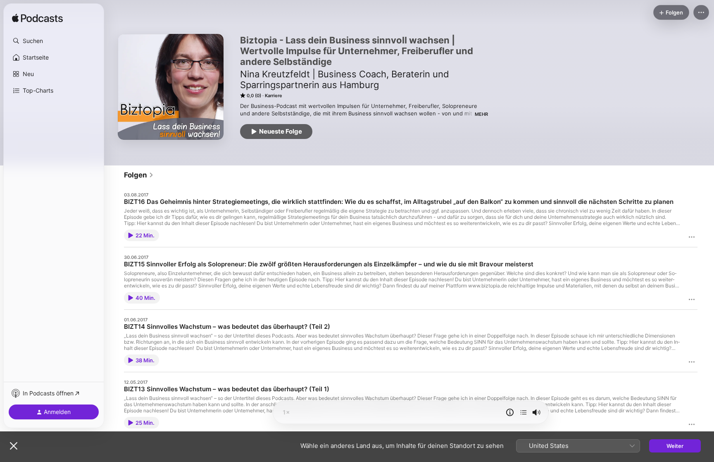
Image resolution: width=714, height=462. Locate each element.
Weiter (674, 446)
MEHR (481, 114)
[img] (37, 18)
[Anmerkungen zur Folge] (510, 412)
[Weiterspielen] (523, 412)
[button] (53, 41)
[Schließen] (13, 446)
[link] (139, 175)
